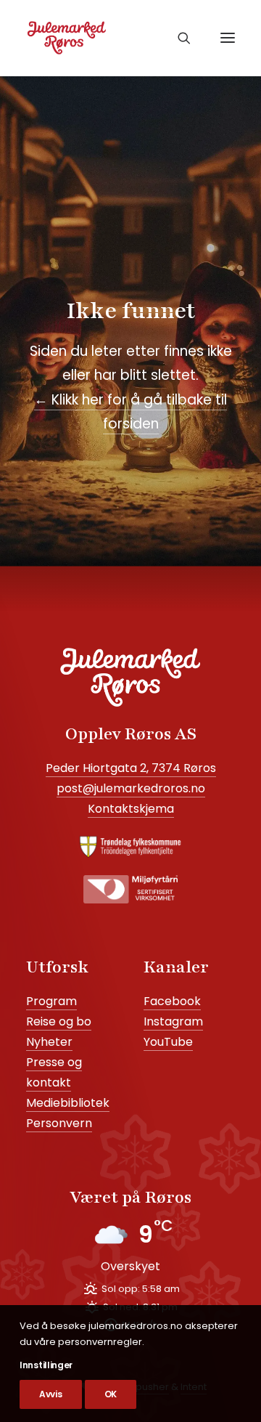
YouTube (168, 1041)
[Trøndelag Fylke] (130, 847)
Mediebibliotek (67, 1102)
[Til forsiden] (130, 677)
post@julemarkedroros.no (131, 788)
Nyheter (49, 1041)
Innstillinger (46, 1365)
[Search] (180, 37)
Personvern (59, 1123)
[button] (227, 38)
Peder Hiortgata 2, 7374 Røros (131, 768)
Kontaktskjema (131, 808)
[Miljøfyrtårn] (130, 889)
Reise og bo (58, 1021)
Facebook (172, 1001)
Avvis (50, 1394)
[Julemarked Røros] (66, 38)
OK (110, 1394)
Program (51, 1001)
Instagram (173, 1021)
